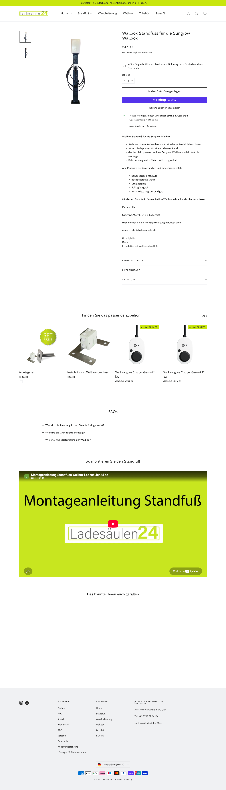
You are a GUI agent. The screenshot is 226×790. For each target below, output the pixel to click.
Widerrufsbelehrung (68, 746)
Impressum (63, 724)
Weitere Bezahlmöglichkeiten (164, 107)
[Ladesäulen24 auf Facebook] (27, 703)
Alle (204, 315)
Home (65, 13)
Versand (62, 735)
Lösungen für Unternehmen (72, 752)
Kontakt (61, 719)
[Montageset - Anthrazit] (21, 382)
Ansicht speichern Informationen (143, 126)
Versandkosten (145, 52)
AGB (60, 730)
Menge (126, 75)
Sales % (160, 13)
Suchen (61, 708)
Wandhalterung (107, 13)
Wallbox (128, 13)
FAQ (60, 713)
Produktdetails (133, 260)
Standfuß (84, 13)
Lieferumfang (131, 270)
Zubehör (144, 13)
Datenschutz (64, 741)
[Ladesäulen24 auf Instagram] (21, 703)
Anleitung (129, 280)
